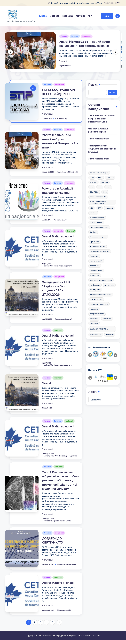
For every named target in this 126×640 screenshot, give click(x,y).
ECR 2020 (93, 182)
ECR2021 (105, 182)
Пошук (92, 84)
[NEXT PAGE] (59, 622)
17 (52, 622)
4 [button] (106, 358)
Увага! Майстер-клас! (58, 236)
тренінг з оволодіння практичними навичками (99, 329)
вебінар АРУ (48, 266)
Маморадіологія (96, 222)
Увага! (46, 383)
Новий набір (74, 172)
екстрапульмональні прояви (101, 280)
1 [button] (99, 358)
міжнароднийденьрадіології (100, 294)
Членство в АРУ (60, 220)
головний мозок (96, 270)
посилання (94, 309)
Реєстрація (94, 256)
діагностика (94, 275)
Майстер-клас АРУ (51, 456)
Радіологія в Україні (97, 246)
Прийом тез (94, 242)
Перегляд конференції (63, 319)
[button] (107, 16)
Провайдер (63, 118)
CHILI (100, 178)
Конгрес (93, 213)
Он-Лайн (93, 232)
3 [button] (104, 358)
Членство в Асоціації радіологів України (98, 130)
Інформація (86, 36)
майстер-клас (95, 290)
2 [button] (101, 358)
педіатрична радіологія (99, 304)
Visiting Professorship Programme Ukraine (98, 202)
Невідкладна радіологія (63, 266)
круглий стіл (109, 285)
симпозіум (94, 323)
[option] (96, 353)
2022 (92, 178)
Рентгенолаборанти (51, 521)
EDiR (92, 187)
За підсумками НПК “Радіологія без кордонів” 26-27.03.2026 (102, 148)
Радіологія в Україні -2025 (99, 251)
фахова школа (65, 521)
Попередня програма (98, 237)
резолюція (94, 319)
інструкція (110, 335)
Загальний (109, 208)
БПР (56, 118)
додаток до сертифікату (66, 564)
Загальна (74, 36)
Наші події (71, 231)
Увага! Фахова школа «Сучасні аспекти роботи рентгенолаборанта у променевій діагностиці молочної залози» (60, 480)
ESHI (100, 187)
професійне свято (97, 314)
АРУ (91, 208)
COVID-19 (110, 178)
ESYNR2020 (94, 192)
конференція (95, 285)
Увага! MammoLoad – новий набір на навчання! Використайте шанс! (101, 118)
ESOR (108, 187)
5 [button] (107, 381)
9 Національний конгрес (99, 173)
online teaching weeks (98, 197)
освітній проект (96, 299)
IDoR (105, 192)
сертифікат (107, 319)
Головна (64, 36)
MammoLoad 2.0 (63, 172)
